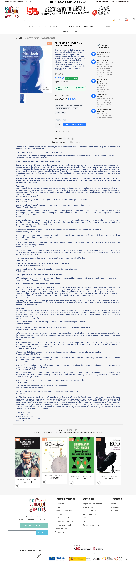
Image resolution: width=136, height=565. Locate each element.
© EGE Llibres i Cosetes (30, 551)
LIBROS (32, 27)
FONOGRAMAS (72, 27)
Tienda (107, 27)
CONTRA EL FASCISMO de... (81, 476)
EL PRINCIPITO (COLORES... (27, 475)
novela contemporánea (74, 105)
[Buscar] (114, 20)
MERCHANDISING (56, 27)
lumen (75, 109)
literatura (59, 105)
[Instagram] (39, 556)
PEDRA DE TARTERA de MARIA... (108, 478)
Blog (99, 27)
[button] (125, 19)
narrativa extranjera (63, 109)
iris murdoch (60, 112)
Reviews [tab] (75, 142)
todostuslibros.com (69, 31)
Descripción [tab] (59, 142)
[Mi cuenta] (119, 19)
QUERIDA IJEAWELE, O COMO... (54, 476)
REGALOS (42, 27)
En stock (58, 131)
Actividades (88, 27)
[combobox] (67, 20)
